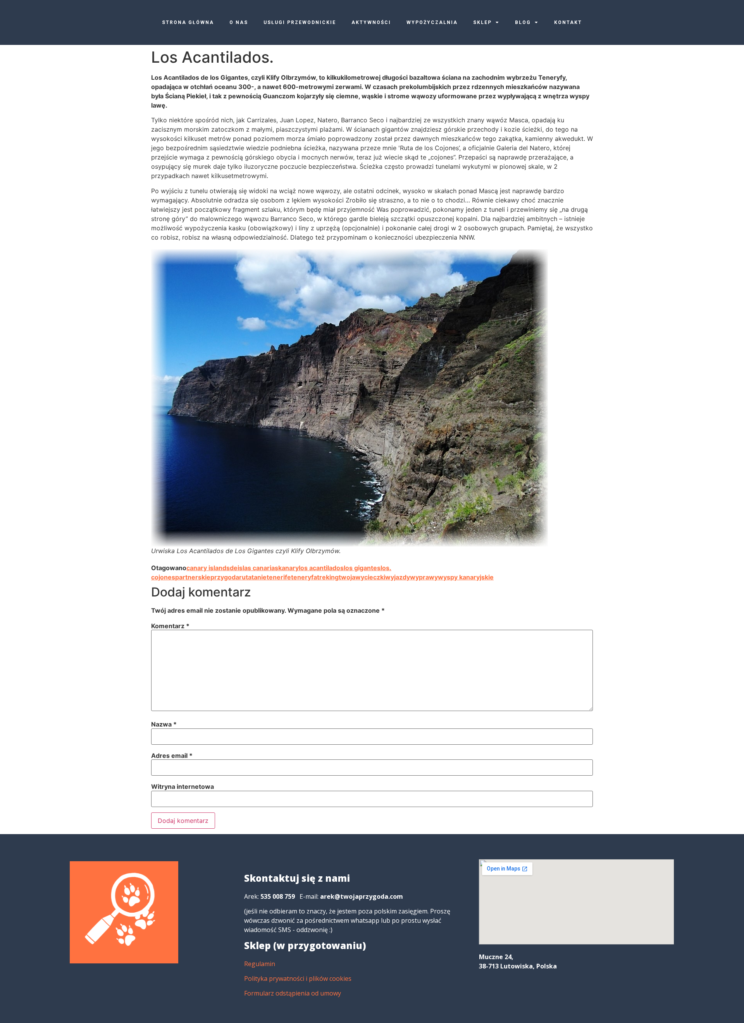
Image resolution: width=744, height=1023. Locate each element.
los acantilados (321, 568)
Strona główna (188, 22)
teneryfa (304, 577)
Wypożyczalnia (432, 22)
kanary (288, 568)
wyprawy (424, 577)
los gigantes (362, 568)
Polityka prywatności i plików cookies (297, 978)
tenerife (279, 577)
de (234, 568)
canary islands (208, 568)
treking (328, 577)
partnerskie (192, 577)
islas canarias (258, 568)
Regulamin (259, 964)
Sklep (482, 22)
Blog (523, 22)
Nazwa (164, 724)
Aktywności (371, 22)
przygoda (224, 577)
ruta (245, 577)
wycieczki (370, 577)
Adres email (172, 755)
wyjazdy (397, 577)
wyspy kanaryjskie (466, 577)
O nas (238, 22)
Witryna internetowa (182, 786)
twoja (347, 577)
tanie (259, 577)
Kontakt (568, 22)
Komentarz (170, 626)
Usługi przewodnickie (300, 22)
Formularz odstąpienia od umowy (292, 993)
